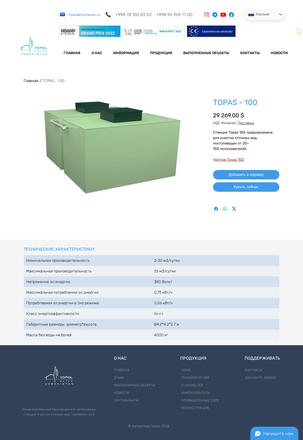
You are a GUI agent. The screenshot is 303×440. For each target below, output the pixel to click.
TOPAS (186, 370)
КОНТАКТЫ (253, 370)
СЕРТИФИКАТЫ (126, 400)
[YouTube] (223, 14)
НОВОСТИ (121, 393)
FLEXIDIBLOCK (192, 385)
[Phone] (108, 14)
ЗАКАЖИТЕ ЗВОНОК (260, 378)
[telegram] (215, 14)
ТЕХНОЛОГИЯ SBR (195, 378)
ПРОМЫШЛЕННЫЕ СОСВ (200, 400)
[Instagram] (206, 14)
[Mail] (62, 14)
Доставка (246, 123)
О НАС (119, 378)
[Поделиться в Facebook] (216, 209)
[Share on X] (234, 209)
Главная (31, 80)
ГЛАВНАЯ (121, 370)
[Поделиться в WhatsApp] (225, 209)
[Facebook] (231, 14)
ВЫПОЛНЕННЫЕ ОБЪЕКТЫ (134, 385)
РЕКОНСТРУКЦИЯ (195, 408)
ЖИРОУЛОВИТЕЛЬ (195, 393)
